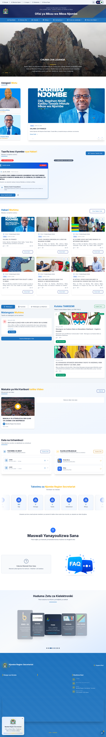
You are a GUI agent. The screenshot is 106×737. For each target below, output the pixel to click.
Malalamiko (36, 2)
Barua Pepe (47, 2)
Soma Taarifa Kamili (10, 195)
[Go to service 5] (54, 648)
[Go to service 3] (50, 648)
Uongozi (27, 2)
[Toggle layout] (22, 718)
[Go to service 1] (47, 648)
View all (101, 391)
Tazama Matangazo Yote (26, 338)
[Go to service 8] (58, 648)
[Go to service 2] (48, 648)
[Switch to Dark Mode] (93, 2)
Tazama (13, 332)
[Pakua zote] (45, 460)
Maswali (6, 2)
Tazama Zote (45, 451)
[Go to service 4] (51, 648)
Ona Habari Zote (97, 211)
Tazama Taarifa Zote (96, 153)
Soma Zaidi (33, 134)
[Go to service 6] (55, 648)
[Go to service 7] (57, 648)
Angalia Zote (98, 306)
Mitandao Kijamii (16, 2)
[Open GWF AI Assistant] (102, 733)
